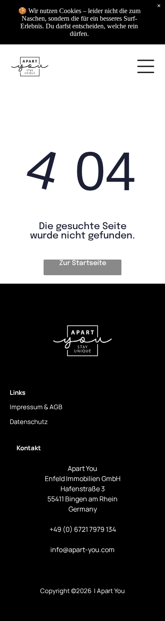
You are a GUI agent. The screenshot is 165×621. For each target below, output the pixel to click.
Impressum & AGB (36, 406)
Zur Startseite (82, 263)
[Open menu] (146, 66)
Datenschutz (29, 421)
